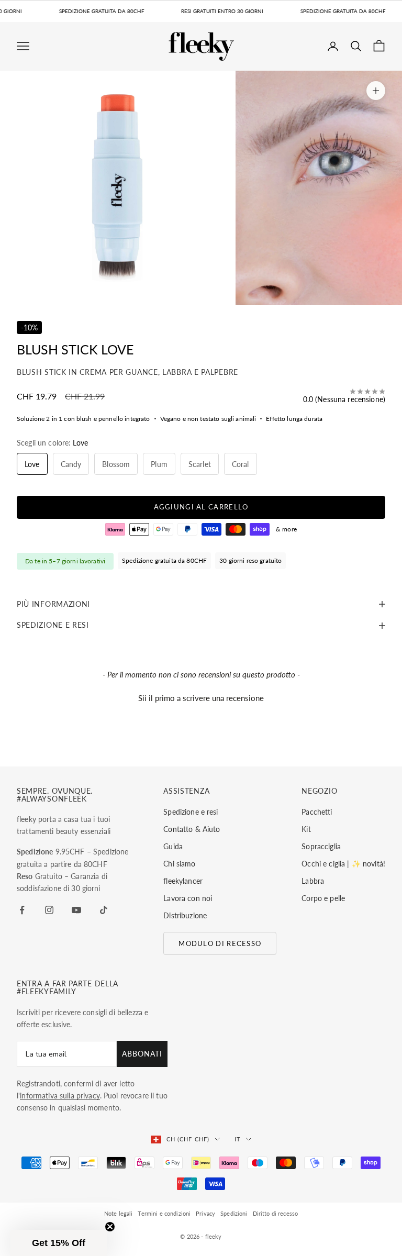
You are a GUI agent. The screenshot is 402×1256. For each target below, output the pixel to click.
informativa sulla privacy (60, 1095)
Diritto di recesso (275, 1213)
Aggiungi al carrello (201, 507)
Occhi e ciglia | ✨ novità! (343, 863)
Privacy (205, 1213)
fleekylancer (183, 880)
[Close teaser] (110, 1226)
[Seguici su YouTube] (76, 910)
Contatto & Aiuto (191, 829)
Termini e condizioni (164, 1213)
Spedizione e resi (190, 811)
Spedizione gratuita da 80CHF (164, 560)
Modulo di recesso (219, 943)
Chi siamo (179, 863)
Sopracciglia (321, 846)
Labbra (313, 880)
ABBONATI (142, 1053)
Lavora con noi (187, 898)
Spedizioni (233, 1213)
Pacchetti (317, 811)
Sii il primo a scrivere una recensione (201, 698)
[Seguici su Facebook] (22, 910)
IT (237, 1139)
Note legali (118, 1213)
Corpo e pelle (323, 898)
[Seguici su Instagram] (49, 910)
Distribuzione (185, 915)
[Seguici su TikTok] (103, 910)
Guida (173, 846)
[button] (201, 697)
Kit (306, 829)
